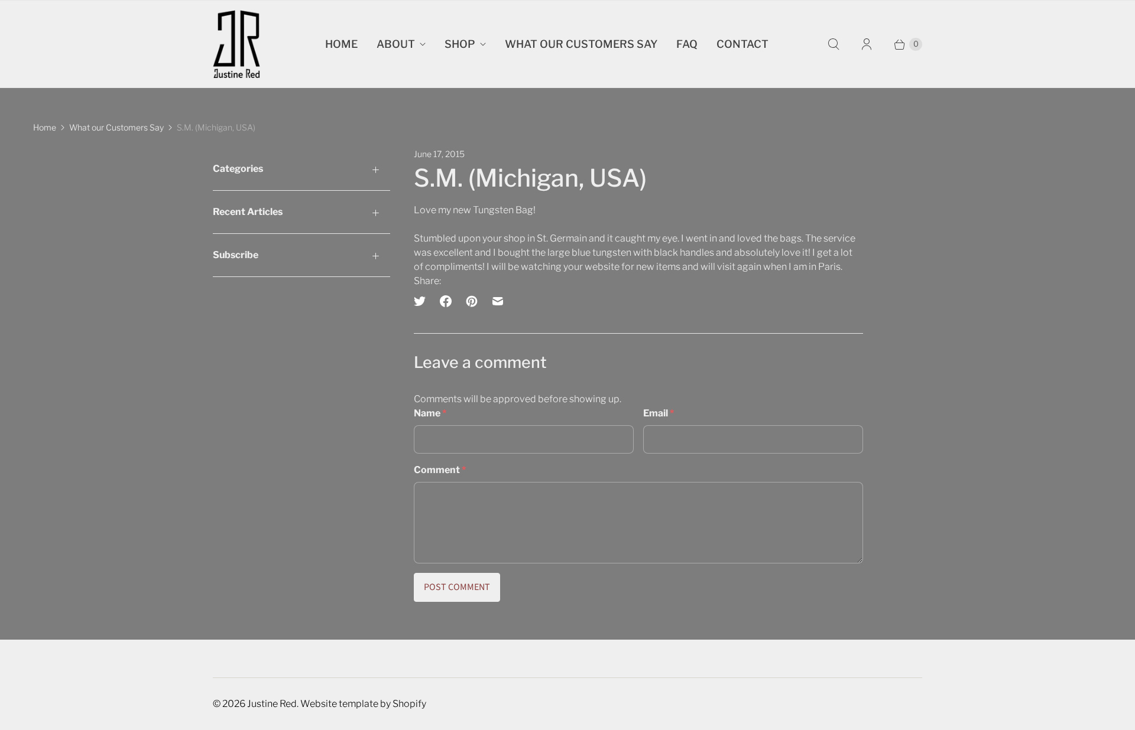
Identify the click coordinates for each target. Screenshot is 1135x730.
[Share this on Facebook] (446, 301)
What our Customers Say (581, 44)
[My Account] (866, 44)
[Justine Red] (236, 44)
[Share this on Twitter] (423, 301)
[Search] (833, 44)
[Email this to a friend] (498, 301)
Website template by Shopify (363, 703)
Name (430, 413)
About (396, 44)
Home (341, 44)
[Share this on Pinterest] (472, 301)
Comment (440, 469)
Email (658, 413)
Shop (460, 44)
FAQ (687, 44)
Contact (742, 44)
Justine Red (272, 703)
